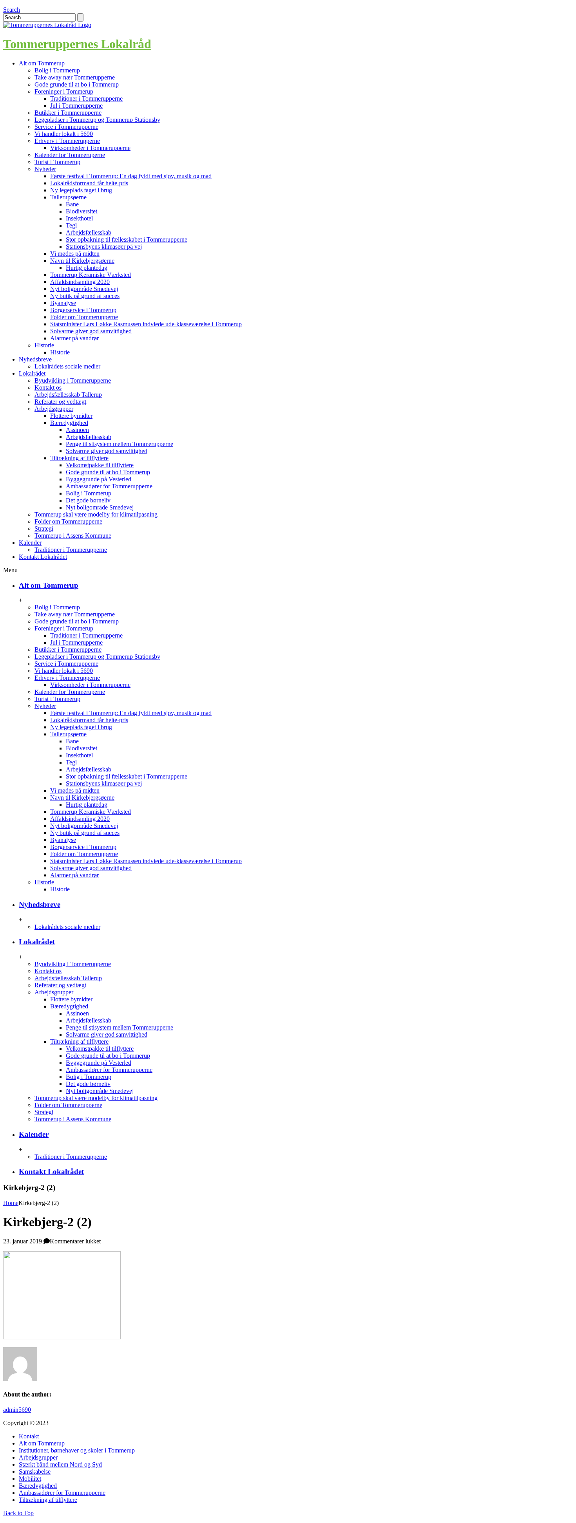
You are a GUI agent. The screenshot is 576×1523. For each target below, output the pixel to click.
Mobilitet (30, 1478)
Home (10, 1203)
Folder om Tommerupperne (84, 317)
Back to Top (18, 1513)
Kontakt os (48, 387)
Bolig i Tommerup (57, 70)
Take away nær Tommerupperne (74, 77)
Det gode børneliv (88, 500)
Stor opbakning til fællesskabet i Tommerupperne (126, 239)
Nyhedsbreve (39, 904)
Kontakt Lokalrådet (51, 1171)
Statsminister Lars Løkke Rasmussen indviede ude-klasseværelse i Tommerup (146, 324)
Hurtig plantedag (86, 267)
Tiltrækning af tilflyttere (79, 458)
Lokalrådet (37, 942)
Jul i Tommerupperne (76, 105)
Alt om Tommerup (48, 585)
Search (11, 9)
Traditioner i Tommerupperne (86, 98)
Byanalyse (63, 303)
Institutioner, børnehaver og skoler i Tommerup (77, 1450)
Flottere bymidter (71, 415)
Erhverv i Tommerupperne (67, 140)
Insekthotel (79, 218)
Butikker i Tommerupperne (67, 112)
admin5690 (17, 1409)
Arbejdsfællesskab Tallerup (68, 394)
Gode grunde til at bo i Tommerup (76, 84)
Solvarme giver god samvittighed (91, 331)
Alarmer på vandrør (74, 338)
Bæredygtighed (69, 422)
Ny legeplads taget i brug (81, 190)
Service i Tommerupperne (66, 126)
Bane (72, 204)
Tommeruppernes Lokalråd (77, 44)
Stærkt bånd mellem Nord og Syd (60, 1464)
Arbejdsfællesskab (88, 232)
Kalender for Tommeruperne (69, 155)
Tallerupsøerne (68, 197)
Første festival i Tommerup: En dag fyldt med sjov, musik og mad (131, 176)
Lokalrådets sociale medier (67, 366)
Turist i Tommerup (57, 162)
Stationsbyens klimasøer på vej (104, 246)
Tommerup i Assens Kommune (72, 535)
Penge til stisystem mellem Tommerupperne (119, 444)
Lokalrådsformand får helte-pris (89, 183)
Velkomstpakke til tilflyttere (100, 465)
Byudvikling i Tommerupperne (72, 380)
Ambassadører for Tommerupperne (109, 486)
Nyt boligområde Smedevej (84, 288)
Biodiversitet (81, 211)
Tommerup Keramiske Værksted (90, 274)
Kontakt (29, 1436)
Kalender (34, 1134)
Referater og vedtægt (60, 401)
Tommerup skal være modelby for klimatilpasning (96, 514)
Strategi (43, 528)
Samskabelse (35, 1471)
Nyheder (45, 169)
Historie (44, 345)
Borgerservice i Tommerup (83, 310)
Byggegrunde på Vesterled (98, 479)
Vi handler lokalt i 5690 (63, 133)
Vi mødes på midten (75, 253)
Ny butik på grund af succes (85, 296)
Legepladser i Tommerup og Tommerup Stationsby (97, 119)
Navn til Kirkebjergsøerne (82, 260)
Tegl (71, 225)
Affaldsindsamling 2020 (80, 281)
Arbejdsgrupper (53, 408)
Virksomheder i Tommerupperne (90, 148)
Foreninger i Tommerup (63, 91)
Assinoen (77, 429)
